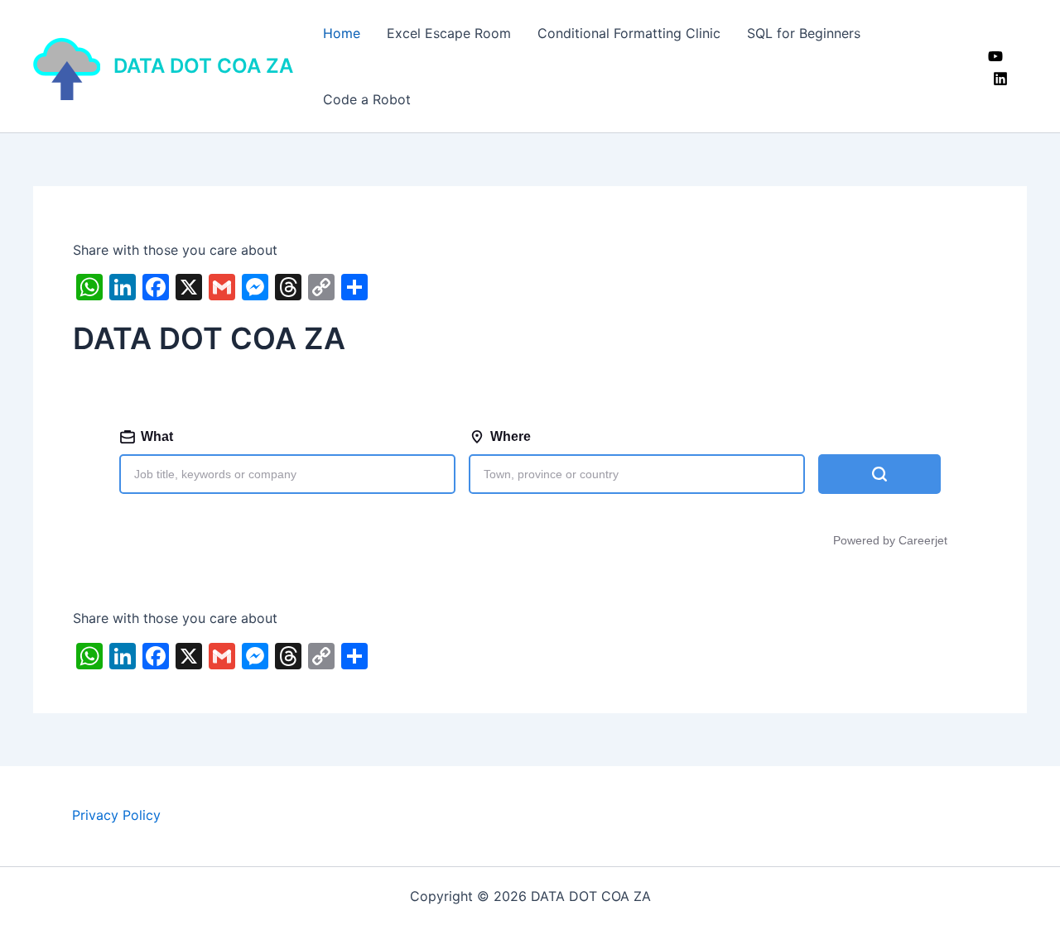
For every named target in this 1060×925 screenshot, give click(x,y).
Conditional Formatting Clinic (628, 33)
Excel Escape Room (449, 33)
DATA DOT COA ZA (203, 66)
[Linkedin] (1000, 78)
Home (341, 33)
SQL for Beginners (803, 33)
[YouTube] (995, 56)
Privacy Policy (116, 815)
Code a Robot (367, 99)
